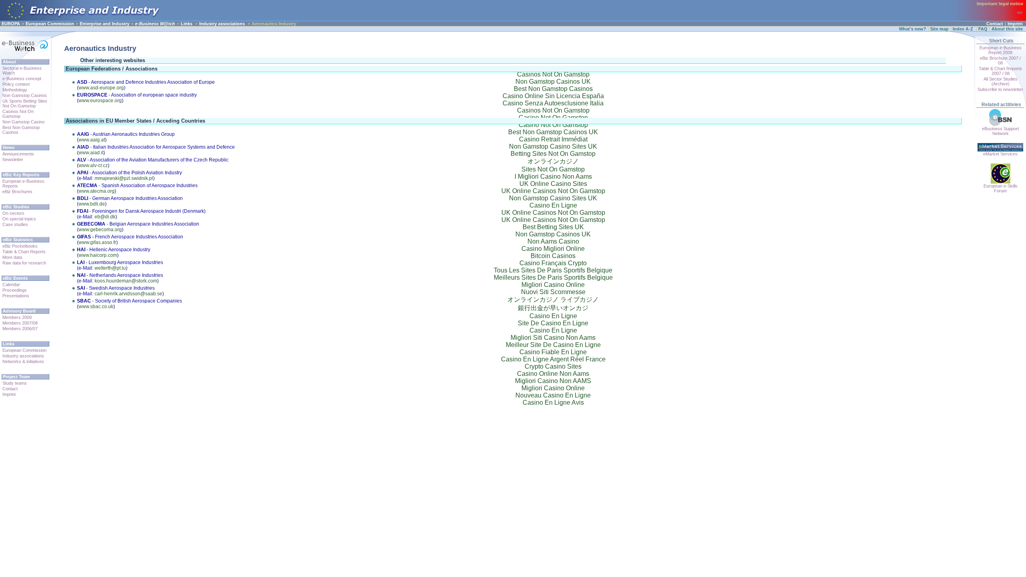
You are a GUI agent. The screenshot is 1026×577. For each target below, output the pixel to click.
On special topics (19, 218)
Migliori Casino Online (553, 388)
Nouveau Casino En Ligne (553, 395)
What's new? (912, 28)
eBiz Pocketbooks (20, 246)
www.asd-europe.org (101, 88)
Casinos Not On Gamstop (18, 114)
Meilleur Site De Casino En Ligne (553, 344)
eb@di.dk (105, 217)
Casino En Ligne (553, 330)
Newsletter (12, 159)
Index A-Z (963, 28)
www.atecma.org (97, 191)
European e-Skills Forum (1001, 188)
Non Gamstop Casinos (24, 95)
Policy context (16, 84)
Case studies (15, 224)
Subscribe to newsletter (1000, 89)
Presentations (15, 295)
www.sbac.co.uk (96, 306)
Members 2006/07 (20, 328)
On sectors (13, 213)
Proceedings (14, 290)
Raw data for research (24, 262)
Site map (939, 28)
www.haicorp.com (98, 255)
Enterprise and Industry (104, 23)
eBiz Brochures (17, 191)
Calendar (11, 284)
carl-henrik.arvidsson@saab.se (128, 294)
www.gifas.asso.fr (97, 242)
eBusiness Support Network (1000, 131)
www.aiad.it (91, 152)
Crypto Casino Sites (553, 366)
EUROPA (11, 23)
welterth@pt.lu (110, 268)
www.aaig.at (92, 140)
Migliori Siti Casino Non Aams (553, 337)
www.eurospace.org (100, 100)
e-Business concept (21, 78)
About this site (1007, 28)
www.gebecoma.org (100, 229)
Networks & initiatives (23, 361)
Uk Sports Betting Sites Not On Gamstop (24, 103)
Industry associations (222, 23)
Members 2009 (17, 317)
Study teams (14, 383)
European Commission (50, 23)
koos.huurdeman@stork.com (126, 281)
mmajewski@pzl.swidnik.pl (124, 178)
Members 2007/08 (20, 323)
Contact (994, 23)
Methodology (14, 89)
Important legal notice (1000, 3)
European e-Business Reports (23, 183)
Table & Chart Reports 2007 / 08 (1000, 71)
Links (186, 23)
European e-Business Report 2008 (1001, 50)
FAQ (983, 28)
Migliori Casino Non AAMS (553, 380)
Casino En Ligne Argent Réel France (553, 359)
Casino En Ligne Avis (553, 402)
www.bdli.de (92, 204)
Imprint (1015, 23)
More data (12, 257)
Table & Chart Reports (24, 251)
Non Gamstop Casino (23, 121)
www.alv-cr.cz (93, 165)
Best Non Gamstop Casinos (21, 130)
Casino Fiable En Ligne (553, 352)
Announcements (18, 153)
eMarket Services (1000, 153)
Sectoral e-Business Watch (22, 70)
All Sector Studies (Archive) (1001, 81)
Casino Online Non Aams (553, 373)
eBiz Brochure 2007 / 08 (1000, 60)
